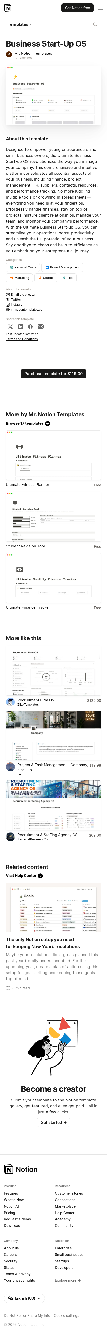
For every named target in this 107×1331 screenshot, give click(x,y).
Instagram (18, 304)
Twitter (16, 299)
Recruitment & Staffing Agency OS (47, 834)
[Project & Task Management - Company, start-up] (53, 736)
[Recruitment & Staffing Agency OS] (53, 805)
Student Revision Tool (25, 546)
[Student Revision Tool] (53, 517)
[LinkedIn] (20, 326)
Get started (54, 1122)
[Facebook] (30, 326)
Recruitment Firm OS (35, 700)
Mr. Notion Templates (33, 53)
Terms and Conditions (22, 339)
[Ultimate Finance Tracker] (53, 578)
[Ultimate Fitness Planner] (53, 455)
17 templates (23, 57)
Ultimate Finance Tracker (28, 607)
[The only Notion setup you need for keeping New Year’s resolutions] (53, 908)
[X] (10, 326)
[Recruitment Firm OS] (53, 671)
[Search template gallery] (95, 24)
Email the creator (23, 294)
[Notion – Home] (8, 8)
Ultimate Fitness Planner (27, 484)
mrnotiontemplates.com (28, 309)
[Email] (40, 326)
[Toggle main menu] (100, 7)
